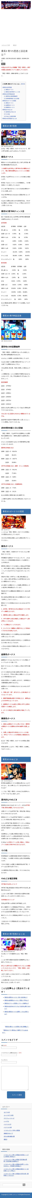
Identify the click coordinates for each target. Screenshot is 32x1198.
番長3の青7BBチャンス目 (12, 92)
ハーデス (6, 1121)
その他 (7, 114)
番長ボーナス (8, 89)
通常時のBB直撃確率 (10, 96)
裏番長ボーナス (9, 107)
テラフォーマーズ (9, 1118)
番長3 (3, 64)
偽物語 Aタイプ (8, 1133)
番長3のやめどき (7, 109)
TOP (7, 45)
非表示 (23, 84)
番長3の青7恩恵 (7, 87)
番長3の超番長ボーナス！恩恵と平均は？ (17, 1000)
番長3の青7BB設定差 (8, 94)
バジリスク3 (7, 1124)
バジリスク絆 (8, 1127)
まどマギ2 (7, 1112)
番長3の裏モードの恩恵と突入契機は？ (16, 1026)
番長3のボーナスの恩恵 (9, 100)
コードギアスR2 (8, 1115)
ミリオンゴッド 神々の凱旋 (12, 1130)
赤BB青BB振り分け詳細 (11, 98)
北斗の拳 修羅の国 (9, 1136)
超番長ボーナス (9, 105)
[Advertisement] (16, 28)
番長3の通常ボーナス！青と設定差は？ (16, 997)
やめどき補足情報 (10, 116)
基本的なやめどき (10, 112)
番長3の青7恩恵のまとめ (9, 118)
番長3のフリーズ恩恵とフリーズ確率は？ (17, 1003)
